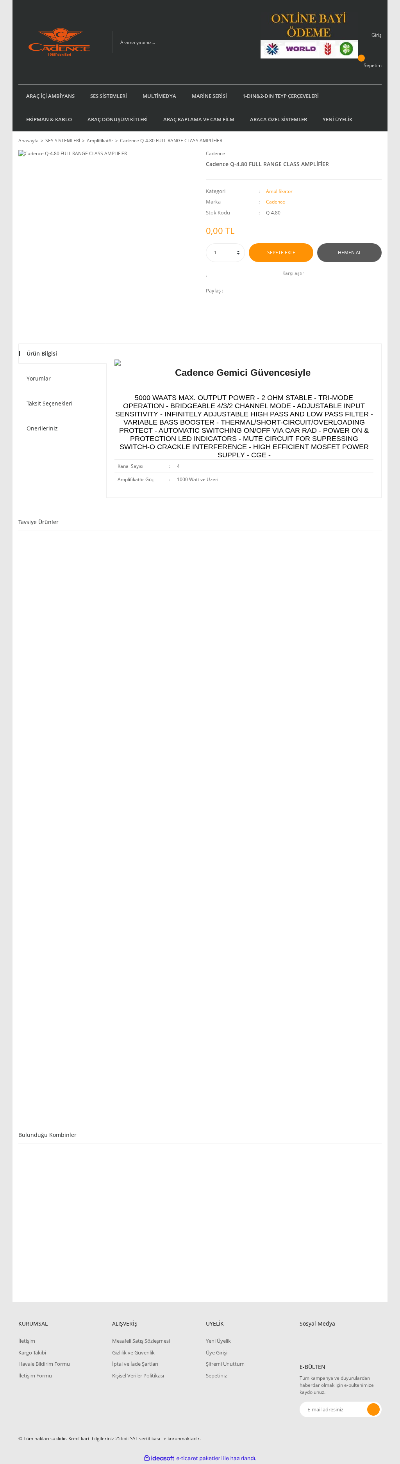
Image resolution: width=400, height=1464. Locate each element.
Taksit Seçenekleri (50, 403)
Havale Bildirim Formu (44, 1363)
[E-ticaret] (199, 1458)
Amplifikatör (279, 191)
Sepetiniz (216, 1375)
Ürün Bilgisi (42, 353)
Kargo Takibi (32, 1352)
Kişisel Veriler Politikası (138, 1375)
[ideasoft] (159, 1458)
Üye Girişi (216, 1352)
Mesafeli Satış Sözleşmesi (141, 1340)
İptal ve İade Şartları (135, 1363)
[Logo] (59, 42)
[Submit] (373, 1409)
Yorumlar (39, 378)
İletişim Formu (35, 1375)
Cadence (215, 153)
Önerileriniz (42, 428)
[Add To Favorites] (209, 273)
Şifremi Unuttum (225, 1363)
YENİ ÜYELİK (337, 119)
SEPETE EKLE (281, 252)
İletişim (26, 1340)
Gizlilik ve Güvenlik (133, 1352)
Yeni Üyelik (218, 1340)
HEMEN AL (349, 252)
